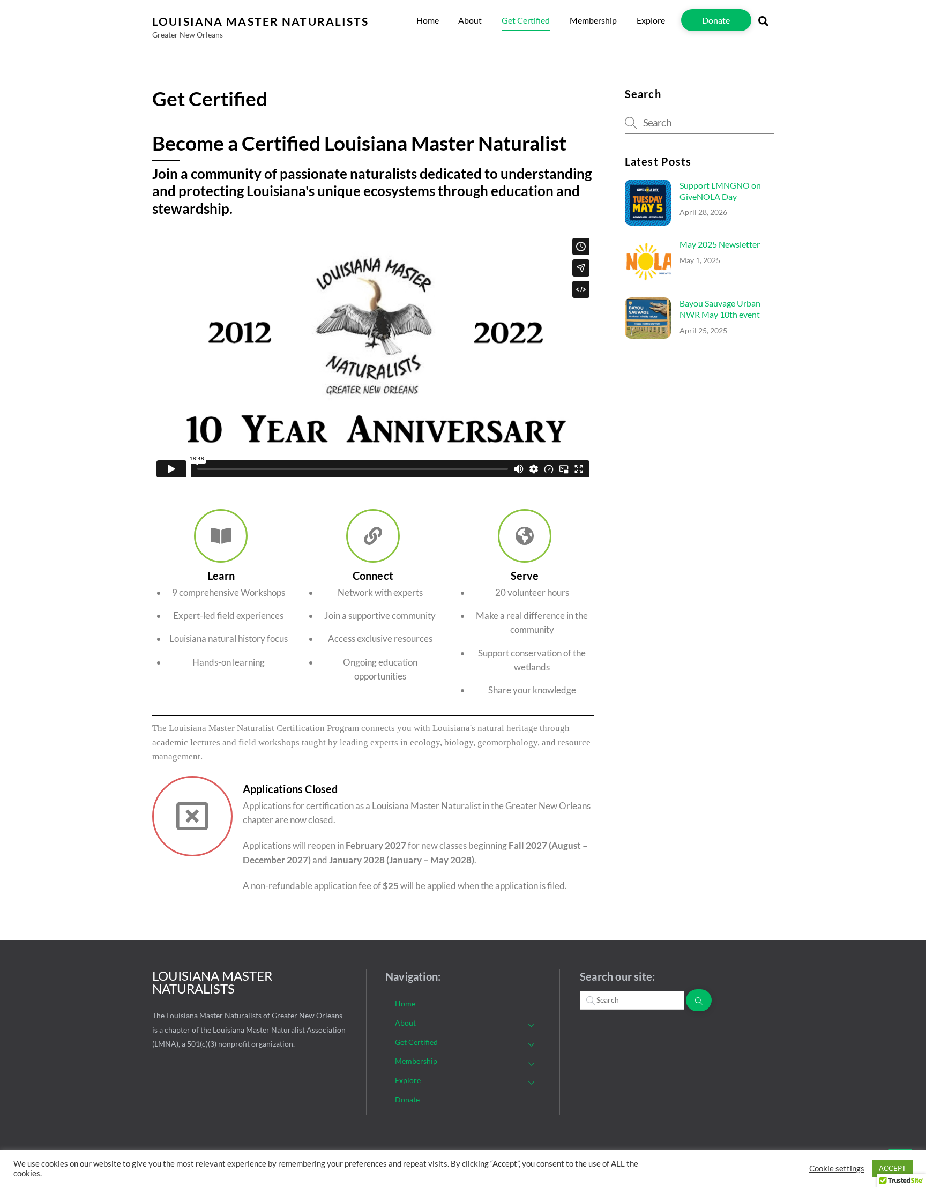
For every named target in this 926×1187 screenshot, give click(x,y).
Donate (716, 20)
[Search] (699, 1000)
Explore (651, 20)
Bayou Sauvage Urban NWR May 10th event (719, 308)
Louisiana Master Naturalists (212, 982)
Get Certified (526, 20)
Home (427, 20)
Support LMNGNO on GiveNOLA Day (720, 190)
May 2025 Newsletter (719, 244)
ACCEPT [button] (892, 1168)
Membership (593, 20)
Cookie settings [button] (836, 1168)
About (470, 20)
